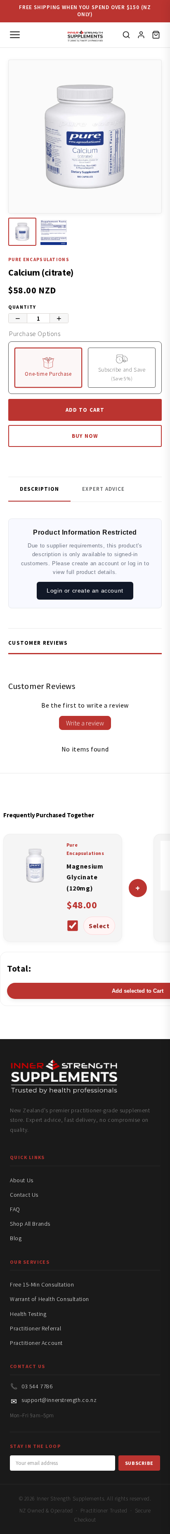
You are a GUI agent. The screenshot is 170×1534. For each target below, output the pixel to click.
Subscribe (139, 1463)
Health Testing (28, 1314)
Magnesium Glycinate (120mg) (84, 877)
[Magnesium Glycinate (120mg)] (35, 888)
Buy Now (85, 435)
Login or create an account (85, 590)
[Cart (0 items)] (156, 34)
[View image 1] (22, 232)
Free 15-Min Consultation (42, 1284)
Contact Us (24, 1194)
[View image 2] (54, 232)
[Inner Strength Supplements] (85, 34)
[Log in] (141, 34)
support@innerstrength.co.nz (59, 1400)
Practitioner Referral (35, 1328)
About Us (21, 1180)
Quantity (22, 307)
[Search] (126, 34)
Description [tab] (39, 488)
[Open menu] (15, 34)
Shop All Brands (30, 1223)
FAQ (15, 1209)
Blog (15, 1238)
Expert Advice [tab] (103, 488)
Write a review (85, 723)
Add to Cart (85, 409)
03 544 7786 (37, 1386)
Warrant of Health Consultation (49, 1299)
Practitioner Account (36, 1343)
